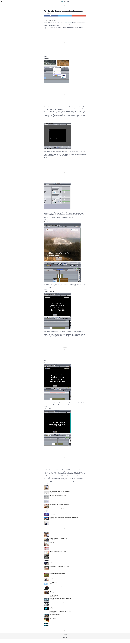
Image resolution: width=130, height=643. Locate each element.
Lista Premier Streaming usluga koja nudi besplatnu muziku (60, 491)
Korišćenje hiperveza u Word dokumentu (57, 578)
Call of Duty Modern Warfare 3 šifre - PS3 (57, 602)
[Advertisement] (65, 86)
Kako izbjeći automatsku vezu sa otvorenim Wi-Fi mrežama (60, 598)
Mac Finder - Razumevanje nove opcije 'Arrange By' (59, 551)
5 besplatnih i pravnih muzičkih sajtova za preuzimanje (59, 486)
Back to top (65, 634)
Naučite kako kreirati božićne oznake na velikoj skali (58, 547)
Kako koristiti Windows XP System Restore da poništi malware (60, 611)
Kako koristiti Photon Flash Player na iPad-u (57, 573)
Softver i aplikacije (46, 9)
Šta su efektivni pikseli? (54, 595)
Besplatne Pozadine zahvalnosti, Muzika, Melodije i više (59, 504)
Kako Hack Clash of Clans (54, 542)
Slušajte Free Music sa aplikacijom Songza (57, 521)
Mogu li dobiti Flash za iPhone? (55, 614)
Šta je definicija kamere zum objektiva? (56, 586)
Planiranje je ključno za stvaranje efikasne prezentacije (59, 566)
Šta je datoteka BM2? (53, 623)
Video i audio (51, 9)
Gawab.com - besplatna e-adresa (56, 570)
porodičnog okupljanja (67, 22)
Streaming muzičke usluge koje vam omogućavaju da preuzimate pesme (63, 513)
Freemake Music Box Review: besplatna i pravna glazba (59, 508)
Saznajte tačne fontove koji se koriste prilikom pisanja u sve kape (61, 555)
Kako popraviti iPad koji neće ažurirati (56, 562)
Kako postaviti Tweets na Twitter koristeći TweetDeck (59, 607)
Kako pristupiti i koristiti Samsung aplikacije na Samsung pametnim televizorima (64, 517)
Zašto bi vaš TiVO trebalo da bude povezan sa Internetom (60, 618)
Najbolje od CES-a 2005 (54, 591)
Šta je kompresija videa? (54, 500)
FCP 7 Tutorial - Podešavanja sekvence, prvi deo (58, 495)
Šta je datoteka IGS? (53, 582)
